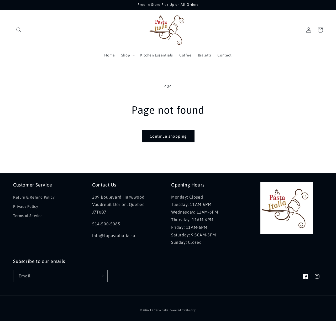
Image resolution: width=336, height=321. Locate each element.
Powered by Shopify (183, 310)
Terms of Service (28, 216)
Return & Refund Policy (34, 197)
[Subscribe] (101, 276)
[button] (19, 30)
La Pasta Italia (159, 310)
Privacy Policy (25, 206)
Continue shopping (168, 136)
